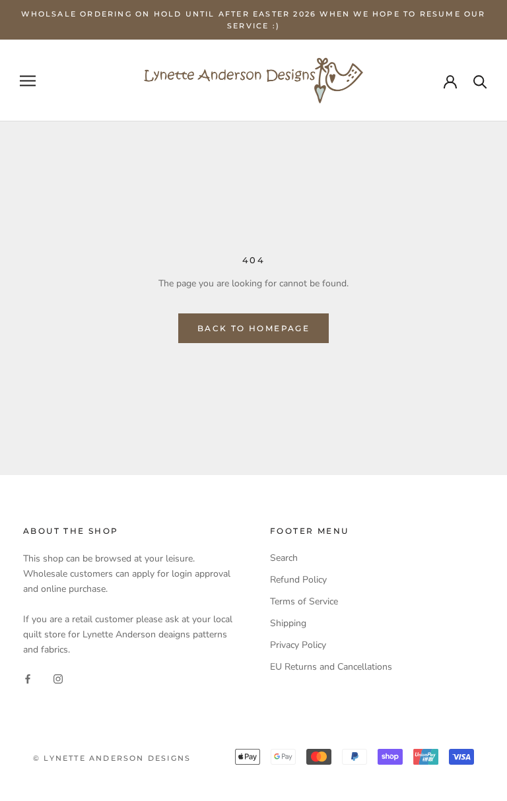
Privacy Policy (298, 645)
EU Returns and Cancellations (331, 666)
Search (284, 558)
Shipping (288, 623)
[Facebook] (27, 678)
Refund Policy (298, 579)
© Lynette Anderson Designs (112, 758)
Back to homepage (253, 328)
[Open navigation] (28, 80)
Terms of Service (304, 601)
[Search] (480, 81)
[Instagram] (58, 678)
